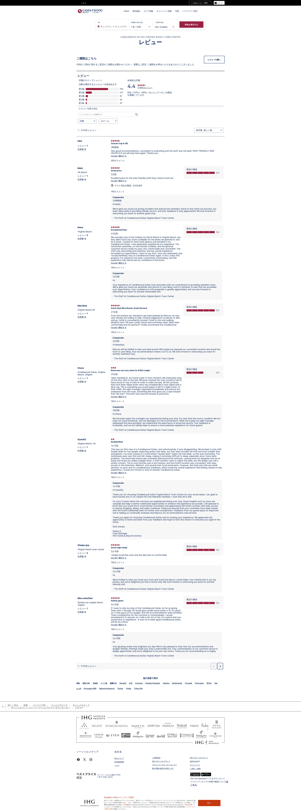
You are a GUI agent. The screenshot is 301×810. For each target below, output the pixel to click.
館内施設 (136, 11)
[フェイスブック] (79, 759)
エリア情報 (148, 11)
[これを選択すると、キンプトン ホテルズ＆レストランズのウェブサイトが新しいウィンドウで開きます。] (153, 725)
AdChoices (194, 761)
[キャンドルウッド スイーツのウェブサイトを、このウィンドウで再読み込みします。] (215, 735)
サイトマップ (195, 765)
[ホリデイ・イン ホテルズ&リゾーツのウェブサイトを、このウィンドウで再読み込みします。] (138, 735)
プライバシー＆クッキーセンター (164, 765)
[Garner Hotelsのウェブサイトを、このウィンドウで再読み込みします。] (150, 735)
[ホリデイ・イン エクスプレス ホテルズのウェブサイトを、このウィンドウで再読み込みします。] (125, 735)
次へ (209, 803)
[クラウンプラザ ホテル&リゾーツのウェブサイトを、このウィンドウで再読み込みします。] (99, 735)
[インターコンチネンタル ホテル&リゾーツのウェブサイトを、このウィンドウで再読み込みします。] (116, 725)
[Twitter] (84, 759)
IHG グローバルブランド (161, 761)
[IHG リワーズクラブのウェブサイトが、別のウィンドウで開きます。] (207, 742)
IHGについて (119, 758)
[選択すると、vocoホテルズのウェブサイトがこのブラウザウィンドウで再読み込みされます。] (194, 725)
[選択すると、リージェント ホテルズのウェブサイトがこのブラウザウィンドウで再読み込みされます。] (97, 725)
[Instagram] (91, 759)
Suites (126, 11)
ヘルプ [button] (83, 3)
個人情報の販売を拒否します (163, 768)
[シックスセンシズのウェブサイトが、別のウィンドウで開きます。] (84, 725)
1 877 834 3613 (105, 777)
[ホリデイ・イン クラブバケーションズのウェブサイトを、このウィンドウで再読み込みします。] (201, 735)
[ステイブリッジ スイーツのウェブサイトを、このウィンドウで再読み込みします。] (187, 735)
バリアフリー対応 (190, 11)
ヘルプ (116, 765)
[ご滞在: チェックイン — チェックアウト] (112, 26)
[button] (219, 3)
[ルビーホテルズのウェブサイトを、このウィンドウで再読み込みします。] (204, 725)
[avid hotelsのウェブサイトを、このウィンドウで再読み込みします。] (161, 735)
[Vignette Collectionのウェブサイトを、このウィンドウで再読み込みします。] (138, 725)
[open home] (4, 706)
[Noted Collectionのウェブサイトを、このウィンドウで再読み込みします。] (182, 725)
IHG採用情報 (119, 762)
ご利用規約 (156, 758)
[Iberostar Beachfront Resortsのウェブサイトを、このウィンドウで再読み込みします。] (85, 735)
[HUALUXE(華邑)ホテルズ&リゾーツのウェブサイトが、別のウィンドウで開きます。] (217, 725)
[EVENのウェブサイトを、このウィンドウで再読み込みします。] (112, 735)
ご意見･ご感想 (195, 769)
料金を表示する (191, 24)
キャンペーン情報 (164, 11)
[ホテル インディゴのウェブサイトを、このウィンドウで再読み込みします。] (168, 725)
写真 (177, 11)
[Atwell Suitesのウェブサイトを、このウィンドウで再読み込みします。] (172, 735)
